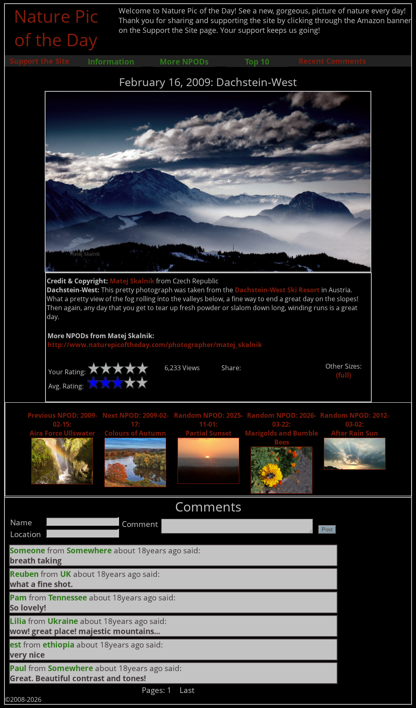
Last (187, 690)
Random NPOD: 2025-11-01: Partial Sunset (208, 424)
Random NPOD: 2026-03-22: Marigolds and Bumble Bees (281, 429)
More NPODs (184, 61)
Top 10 (257, 61)
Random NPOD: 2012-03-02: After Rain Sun (354, 424)
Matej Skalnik (132, 280)
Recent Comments (332, 61)
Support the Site (39, 61)
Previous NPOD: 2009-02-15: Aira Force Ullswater (62, 424)
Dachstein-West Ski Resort (277, 289)
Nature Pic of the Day (56, 27)
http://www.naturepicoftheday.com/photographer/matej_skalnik (155, 344)
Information (111, 61)
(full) (343, 375)
